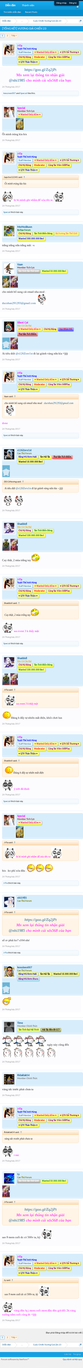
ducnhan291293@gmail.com (19, 303)
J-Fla (5, 883)
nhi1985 (22, 898)
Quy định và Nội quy (72, 1359)
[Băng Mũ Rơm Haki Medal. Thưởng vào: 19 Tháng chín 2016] (6, 476)
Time (20, 1023)
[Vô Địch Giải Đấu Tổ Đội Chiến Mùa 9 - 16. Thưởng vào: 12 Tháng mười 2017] (6, 550)
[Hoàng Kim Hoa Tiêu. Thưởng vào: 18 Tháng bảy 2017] (19, 129)
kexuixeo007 (9, 93)
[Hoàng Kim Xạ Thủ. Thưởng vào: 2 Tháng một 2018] (6, 286)
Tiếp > (14, 36)
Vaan (20, 264)
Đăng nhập (61, 3)
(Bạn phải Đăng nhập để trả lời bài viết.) (64, 1333)
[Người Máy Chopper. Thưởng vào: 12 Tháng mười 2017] (14, 550)
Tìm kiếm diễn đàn (12, 12)
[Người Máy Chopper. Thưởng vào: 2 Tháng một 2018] (14, 286)
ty (18, 1174)
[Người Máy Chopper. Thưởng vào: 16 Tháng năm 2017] (14, 348)
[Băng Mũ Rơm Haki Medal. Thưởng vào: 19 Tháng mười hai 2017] (6, 993)
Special (23, 93)
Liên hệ (67, 1354)
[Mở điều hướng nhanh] (80, 21)
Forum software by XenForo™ (15, 1359)
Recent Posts (31, 12)
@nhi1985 (17, 80)
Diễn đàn (10, 5)
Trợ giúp (77, 1354)
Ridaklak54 (23, 1075)
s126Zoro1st (24, 450)
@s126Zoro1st (24, 353)
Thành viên (28, 5)
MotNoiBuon (24, 227)
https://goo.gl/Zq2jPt (40, 69)
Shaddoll (22, 524)
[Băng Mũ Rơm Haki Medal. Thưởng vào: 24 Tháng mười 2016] (6, 348)
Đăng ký (73, 3)
